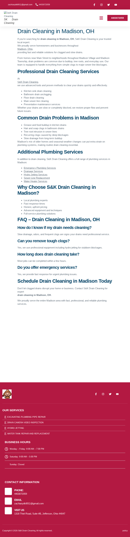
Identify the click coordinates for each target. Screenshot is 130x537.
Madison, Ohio (24, 49)
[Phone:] (8, 491)
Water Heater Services (35, 181)
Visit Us (19, 510)
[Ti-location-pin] (123, 5)
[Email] (8, 501)
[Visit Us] (8, 510)
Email (18, 499)
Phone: (19, 490)
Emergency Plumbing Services (40, 168)
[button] (101, 18)
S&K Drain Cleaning (27, 82)
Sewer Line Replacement (37, 178)
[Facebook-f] (94, 5)
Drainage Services (33, 171)
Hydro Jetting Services (35, 174)
